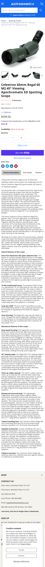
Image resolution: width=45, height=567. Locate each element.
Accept (21, 550)
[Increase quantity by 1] (21, 138)
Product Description (11, 172)
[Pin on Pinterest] (16, 166)
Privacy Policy (25, 544)
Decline (21, 556)
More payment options (22, 158)
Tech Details (27, 172)
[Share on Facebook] (3, 166)
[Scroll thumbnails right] (42, 75)
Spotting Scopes (15, 21)
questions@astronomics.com (17, 503)
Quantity (4, 133)
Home (3, 21)
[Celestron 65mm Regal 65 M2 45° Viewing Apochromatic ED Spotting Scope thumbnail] (5, 75)
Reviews (39, 172)
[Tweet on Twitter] (7, 166)
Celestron (7, 112)
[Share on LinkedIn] (11, 166)
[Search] (41, 10)
